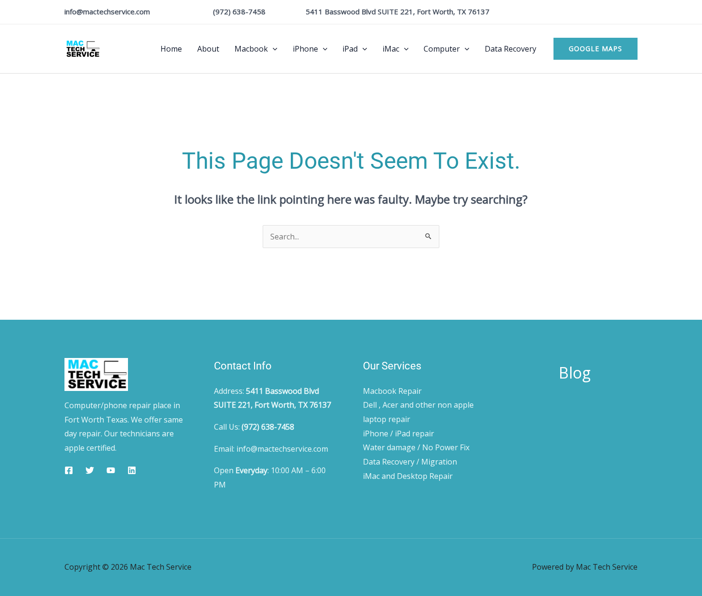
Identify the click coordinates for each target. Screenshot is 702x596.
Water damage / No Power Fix (416, 447)
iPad (350, 48)
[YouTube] (110, 470)
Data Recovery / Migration (410, 461)
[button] (272, 48)
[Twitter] (89, 470)
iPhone (305, 48)
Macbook (251, 48)
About (208, 48)
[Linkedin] (132, 470)
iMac (391, 48)
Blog (575, 372)
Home (171, 48)
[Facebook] (68, 470)
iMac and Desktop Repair (408, 476)
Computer (442, 48)
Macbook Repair (392, 391)
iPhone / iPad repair (398, 433)
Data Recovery (510, 48)
